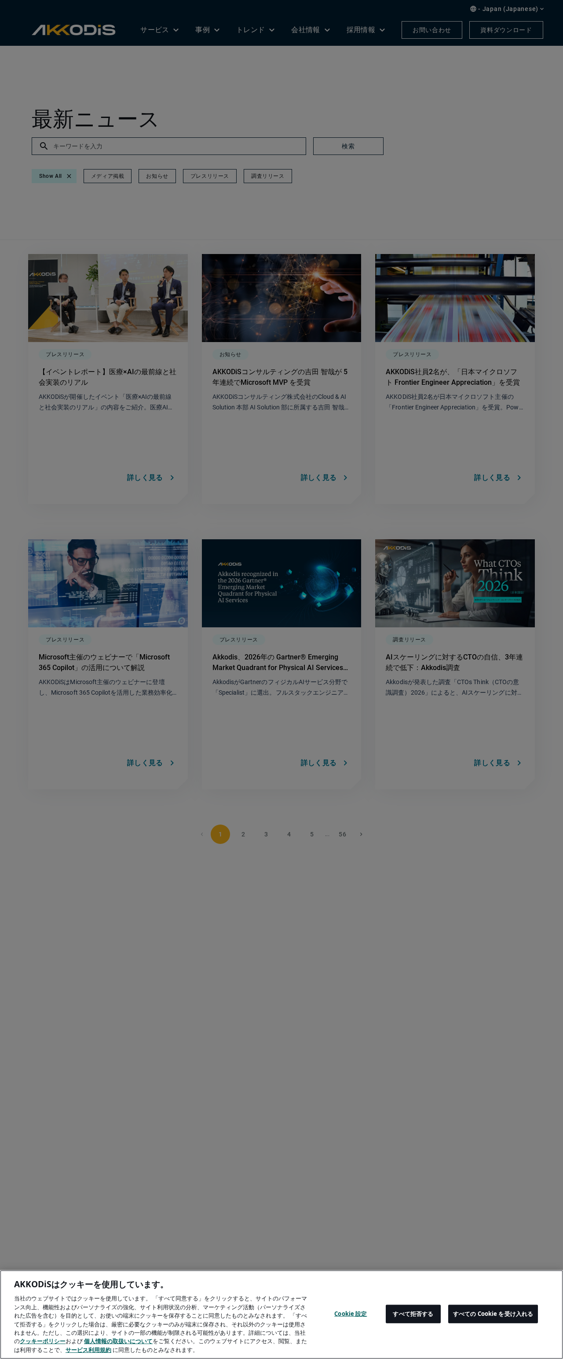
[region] (281, 1314)
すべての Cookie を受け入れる (493, 1314)
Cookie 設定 (350, 1314)
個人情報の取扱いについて (118, 1341)
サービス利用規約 (88, 1350)
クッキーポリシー (43, 1341)
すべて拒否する (413, 1314)
